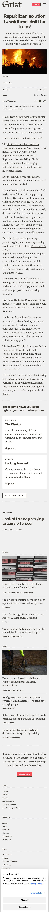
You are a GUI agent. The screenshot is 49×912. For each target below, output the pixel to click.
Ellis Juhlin (6, 607)
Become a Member (9, 861)
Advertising (6, 865)
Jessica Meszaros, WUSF (12, 593)
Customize (23, 907)
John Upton (7, 83)
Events (5, 858)
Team (4, 826)
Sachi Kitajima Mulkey (11, 737)
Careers (5, 833)
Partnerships (7, 836)
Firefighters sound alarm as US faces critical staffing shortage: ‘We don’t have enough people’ (24, 701)
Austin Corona (8, 723)
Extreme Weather (9, 804)
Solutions (6, 798)
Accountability (8, 801)
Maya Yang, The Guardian (12, 636)
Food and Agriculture (10, 808)
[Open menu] (44, 4)
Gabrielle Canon (8, 708)
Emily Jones (7, 622)
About (4, 823)
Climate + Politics (40, 95)
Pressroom (6, 840)
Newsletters (7, 855)
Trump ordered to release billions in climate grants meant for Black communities (21, 681)
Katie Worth (28, 593)
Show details (36, 893)
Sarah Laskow (7, 530)
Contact (5, 830)
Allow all (24, 900)
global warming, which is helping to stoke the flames (23, 390)
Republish (6, 868)
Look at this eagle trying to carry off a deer (23, 520)
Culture (19, 530)
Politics (5, 794)
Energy (5, 791)
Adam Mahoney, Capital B (12, 690)
